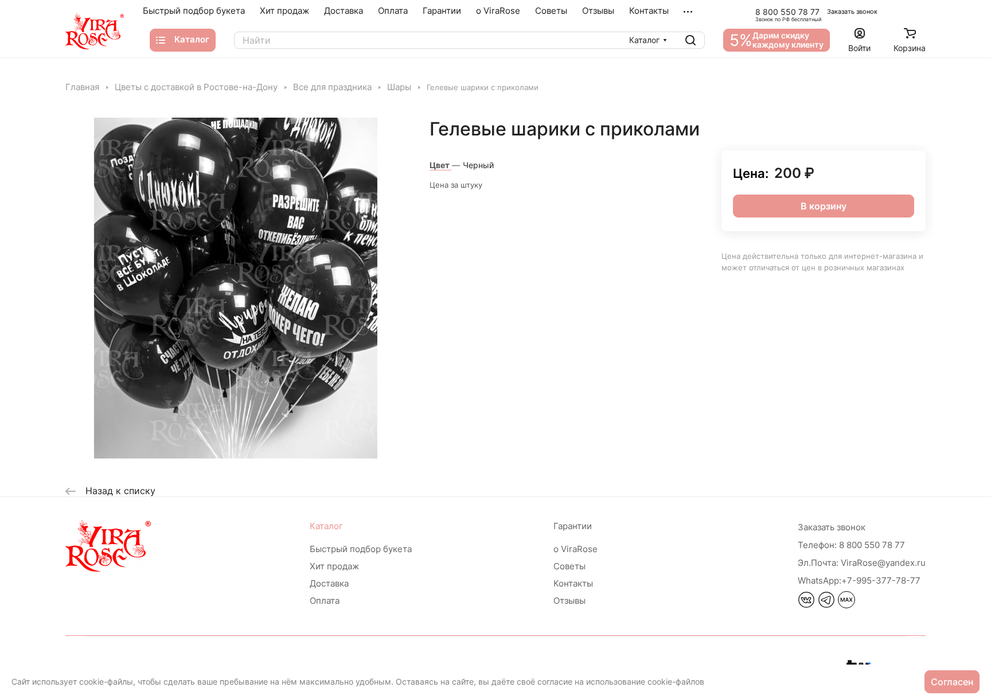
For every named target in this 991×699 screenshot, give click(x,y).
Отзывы (569, 600)
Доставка (329, 583)
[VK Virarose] (806, 605)
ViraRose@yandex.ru (862, 562)
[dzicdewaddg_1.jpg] (235, 288)
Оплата (325, 600)
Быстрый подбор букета (361, 548)
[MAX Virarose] (846, 605)
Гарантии (572, 526)
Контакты (573, 583)
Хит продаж (334, 566)
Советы (569, 566)
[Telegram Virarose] (826, 605)
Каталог (326, 526)
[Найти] (690, 40)
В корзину (823, 206)
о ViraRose (575, 548)
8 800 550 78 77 (787, 12)
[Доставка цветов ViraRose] (94, 31)
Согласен (952, 682)
